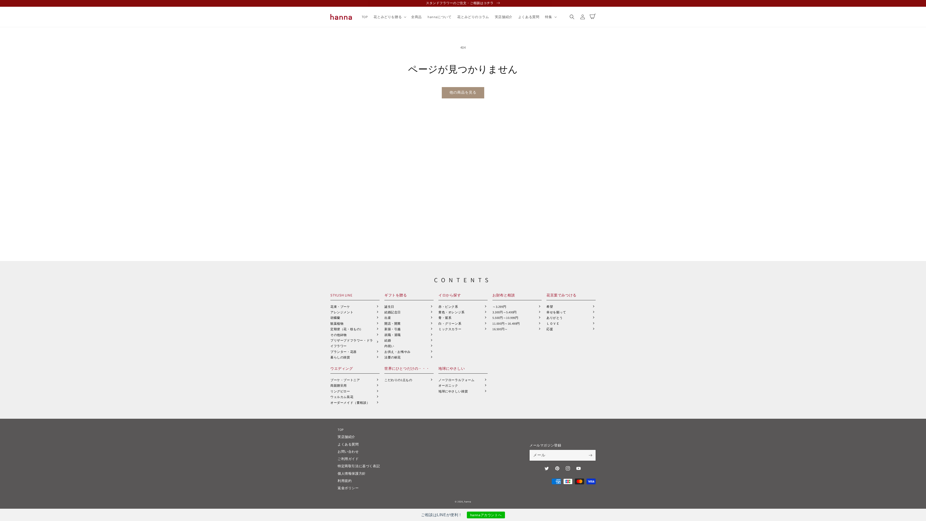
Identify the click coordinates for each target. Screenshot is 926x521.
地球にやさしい (451, 368)
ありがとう (554, 318)
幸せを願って (556, 312)
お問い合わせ (348, 451)
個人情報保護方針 (352, 473)
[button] (572, 17)
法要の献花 (392, 357)
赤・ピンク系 (448, 307)
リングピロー (340, 391)
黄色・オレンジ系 (451, 312)
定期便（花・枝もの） (346, 329)
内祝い (389, 346)
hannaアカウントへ (486, 515)
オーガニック (448, 386)
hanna (467, 501)
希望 (549, 307)
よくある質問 (348, 444)
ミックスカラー (449, 329)
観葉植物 (336, 324)
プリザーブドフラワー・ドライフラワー (351, 343)
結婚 (387, 340)
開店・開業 (392, 324)
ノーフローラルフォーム (456, 380)
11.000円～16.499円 (506, 324)
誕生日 (389, 307)
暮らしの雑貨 (340, 357)
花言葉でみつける (561, 295)
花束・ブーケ (340, 307)
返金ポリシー (348, 488)
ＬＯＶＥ (552, 324)
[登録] (590, 455)
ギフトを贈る (395, 295)
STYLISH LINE (341, 295)
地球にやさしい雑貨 (453, 391)
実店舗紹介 (346, 437)
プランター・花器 (343, 352)
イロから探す (449, 295)
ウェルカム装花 (341, 397)
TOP (341, 429)
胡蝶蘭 (335, 318)
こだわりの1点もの (398, 380)
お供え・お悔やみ (397, 352)
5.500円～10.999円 (505, 318)
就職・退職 (392, 335)
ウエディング (341, 368)
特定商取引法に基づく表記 (359, 466)
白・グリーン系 (449, 324)
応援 (549, 329)
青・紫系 (444, 318)
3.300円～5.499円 (504, 312)
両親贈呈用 (338, 386)
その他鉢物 (338, 335)
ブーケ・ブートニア (345, 380)
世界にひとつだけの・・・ (406, 368)
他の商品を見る (463, 92)
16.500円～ (500, 329)
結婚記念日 (392, 312)
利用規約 (345, 481)
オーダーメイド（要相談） (350, 403)
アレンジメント (341, 312)
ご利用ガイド (348, 459)
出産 (387, 318)
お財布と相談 (503, 295)
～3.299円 (499, 307)
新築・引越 (392, 329)
